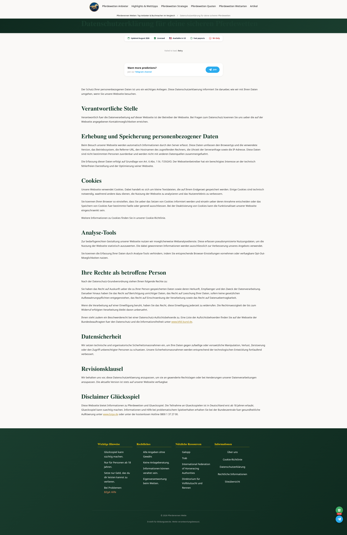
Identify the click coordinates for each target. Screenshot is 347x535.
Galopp (186, 452)
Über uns (232, 452)
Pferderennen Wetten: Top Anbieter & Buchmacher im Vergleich (146, 15)
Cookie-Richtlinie (232, 459)
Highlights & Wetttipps (144, 6)
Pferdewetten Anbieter (115, 6)
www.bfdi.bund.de (181, 321)
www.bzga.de (110, 414)
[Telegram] (339, 519)
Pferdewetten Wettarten (233, 6)
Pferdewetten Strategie (174, 6)
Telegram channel (143, 72)
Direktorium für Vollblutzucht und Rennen (192, 483)
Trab (184, 458)
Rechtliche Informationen (232, 474)
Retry (180, 50)
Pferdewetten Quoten (203, 6)
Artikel (254, 6)
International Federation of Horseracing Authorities (196, 468)
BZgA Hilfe (110, 492)
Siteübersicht (232, 481)
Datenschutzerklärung (232, 466)
